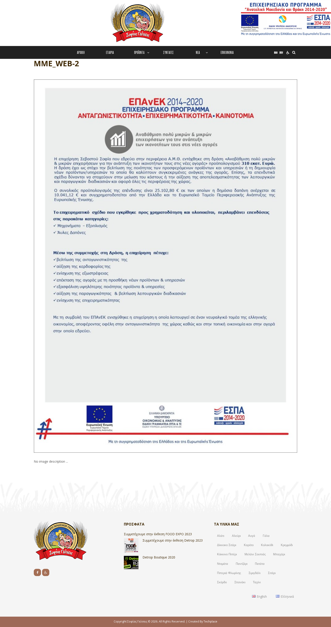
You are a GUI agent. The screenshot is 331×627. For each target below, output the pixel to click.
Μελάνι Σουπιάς (255, 554)
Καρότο (249, 545)
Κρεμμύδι (287, 545)
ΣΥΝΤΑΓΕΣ (168, 52)
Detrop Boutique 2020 (159, 557)
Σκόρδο (222, 582)
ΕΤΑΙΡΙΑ (110, 52)
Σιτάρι (272, 573)
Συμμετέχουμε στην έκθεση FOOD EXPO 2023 (158, 534)
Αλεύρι (236, 535)
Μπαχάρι (279, 554)
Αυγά (251, 535)
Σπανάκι (239, 582)
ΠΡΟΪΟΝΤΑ (139, 52)
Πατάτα (260, 563)
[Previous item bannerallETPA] (100, 266)
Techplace (210, 621)
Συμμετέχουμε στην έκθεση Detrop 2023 (173, 540)
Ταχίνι (257, 582)
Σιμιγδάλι (255, 573)
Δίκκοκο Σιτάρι (226, 545)
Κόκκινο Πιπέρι (227, 554)
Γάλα (266, 535)
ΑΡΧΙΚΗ (81, 52)
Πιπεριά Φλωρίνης (229, 573)
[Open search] (293, 52)
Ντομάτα (222, 563)
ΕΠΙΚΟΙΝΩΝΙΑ (227, 52)
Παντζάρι (241, 563)
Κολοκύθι (267, 545)
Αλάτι (220, 535)
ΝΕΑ (198, 52)
